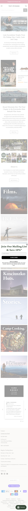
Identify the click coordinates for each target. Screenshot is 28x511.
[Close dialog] (27, 244)
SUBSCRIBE (14, 257)
